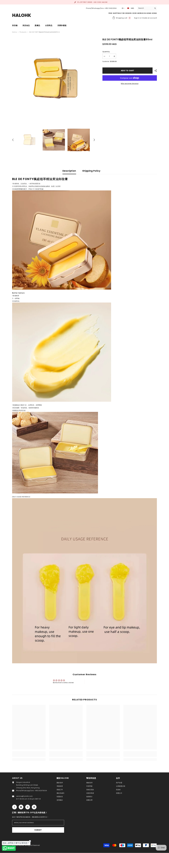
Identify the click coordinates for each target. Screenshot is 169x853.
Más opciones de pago (129, 83)
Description (69, 170)
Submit (38, 830)
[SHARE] (155, 71)
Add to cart (127, 70)
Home (14, 32)
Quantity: (106, 52)
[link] (29, 755)
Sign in (137, 18)
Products (23, 32)
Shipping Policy (91, 170)
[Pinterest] (27, 807)
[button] (13, 140)
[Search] (147, 8)
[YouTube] (34, 807)
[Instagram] (21, 807)
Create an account (149, 18)
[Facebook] (14, 807)
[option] (53, 79)
